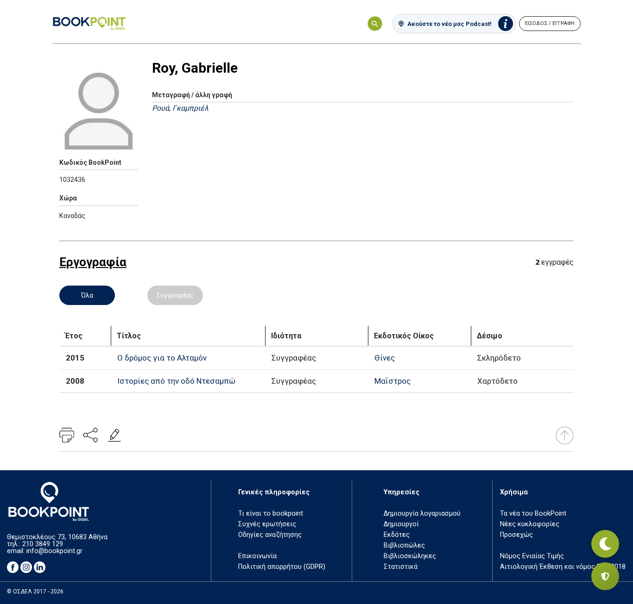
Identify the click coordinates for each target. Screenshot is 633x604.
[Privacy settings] (605, 576)
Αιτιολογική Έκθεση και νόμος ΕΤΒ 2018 (563, 567)
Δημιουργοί (401, 524)
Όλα (87, 295)
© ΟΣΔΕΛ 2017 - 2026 (35, 591)
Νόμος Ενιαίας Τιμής (532, 556)
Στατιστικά (401, 567)
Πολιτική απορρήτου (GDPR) (281, 567)
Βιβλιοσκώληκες (410, 556)
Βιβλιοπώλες (404, 545)
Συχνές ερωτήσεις (267, 524)
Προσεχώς (516, 535)
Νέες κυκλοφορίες (529, 524)
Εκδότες (397, 535)
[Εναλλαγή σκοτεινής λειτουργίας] (605, 544)
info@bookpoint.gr (54, 551)
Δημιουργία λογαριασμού (422, 513)
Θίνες (384, 357)
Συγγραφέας (175, 295)
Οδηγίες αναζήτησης (270, 535)
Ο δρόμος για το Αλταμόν (162, 357)
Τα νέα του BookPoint (533, 513)
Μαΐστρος (392, 381)
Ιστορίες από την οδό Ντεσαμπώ (176, 381)
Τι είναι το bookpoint (270, 513)
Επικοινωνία (257, 556)
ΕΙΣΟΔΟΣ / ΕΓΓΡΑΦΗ (550, 23)
